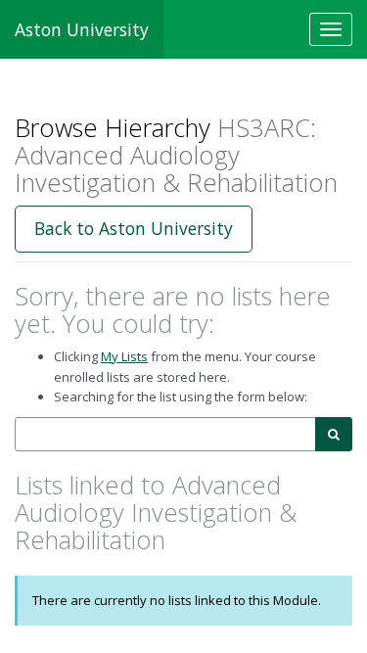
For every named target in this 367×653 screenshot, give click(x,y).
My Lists (124, 356)
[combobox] (165, 434)
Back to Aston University (133, 228)
